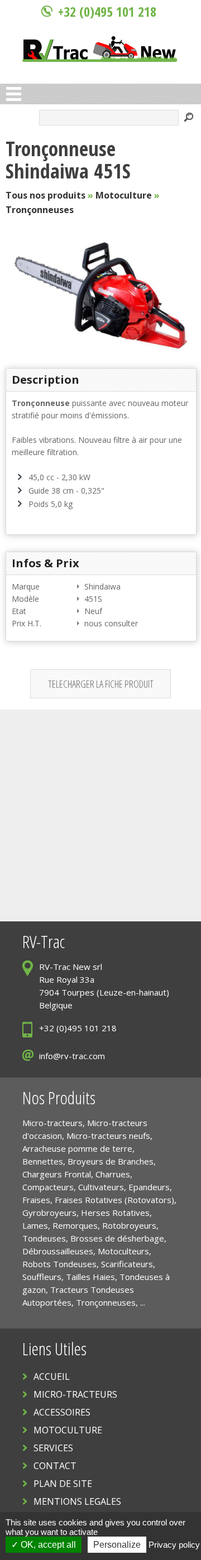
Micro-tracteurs (52, 1122)
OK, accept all (47, 1544)
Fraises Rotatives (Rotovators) (114, 1199)
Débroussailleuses (57, 1251)
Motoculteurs (123, 1251)
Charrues (112, 1174)
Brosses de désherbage (117, 1238)
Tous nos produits (45, 195)
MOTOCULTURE (68, 1430)
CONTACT (55, 1466)
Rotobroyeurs (129, 1225)
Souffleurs (41, 1276)
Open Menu (14, 94)
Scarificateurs (127, 1263)
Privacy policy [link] (174, 1544)
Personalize (117, 1544)
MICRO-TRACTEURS (75, 1394)
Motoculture (123, 195)
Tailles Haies (90, 1276)
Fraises (36, 1199)
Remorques (75, 1225)
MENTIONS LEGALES (77, 1501)
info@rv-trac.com (72, 1055)
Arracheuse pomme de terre (77, 1148)
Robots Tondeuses (59, 1263)
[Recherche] (188, 118)
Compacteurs (48, 1186)
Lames (35, 1225)
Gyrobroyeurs (49, 1212)
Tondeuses (44, 1238)
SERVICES (53, 1448)
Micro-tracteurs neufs (108, 1135)
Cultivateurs (101, 1186)
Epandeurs (149, 1186)
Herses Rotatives (115, 1212)
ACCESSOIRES (62, 1412)
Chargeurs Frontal (56, 1174)
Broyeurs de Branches (111, 1161)
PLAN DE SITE (63, 1483)
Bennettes (42, 1161)
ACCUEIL (52, 1376)
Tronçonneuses (40, 210)
